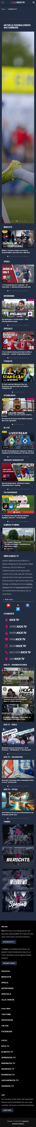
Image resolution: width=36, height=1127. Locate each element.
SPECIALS (6, 1028)
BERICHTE (6, 1010)
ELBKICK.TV (7, 1085)
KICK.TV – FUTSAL (11, 823)
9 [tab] (24, 254)
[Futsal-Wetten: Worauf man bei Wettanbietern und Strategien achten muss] (18, 835)
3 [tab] (13, 254)
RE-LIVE (7, 461)
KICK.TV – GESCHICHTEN (13, 791)
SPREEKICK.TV (8, 1091)
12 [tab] (28, 290)
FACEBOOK (6, 1065)
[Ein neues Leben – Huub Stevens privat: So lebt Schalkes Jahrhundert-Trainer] (18, 746)
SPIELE (4, 1016)
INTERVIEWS (7, 1022)
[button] (18, 633)
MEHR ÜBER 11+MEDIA (8, 997)
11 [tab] (26, 290)
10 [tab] (26, 254)
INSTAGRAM (7, 1054)
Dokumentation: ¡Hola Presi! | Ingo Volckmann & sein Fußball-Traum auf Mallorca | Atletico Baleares (15, 733)
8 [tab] (22, 254)
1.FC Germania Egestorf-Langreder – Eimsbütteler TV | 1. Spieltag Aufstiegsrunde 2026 (18, 247)
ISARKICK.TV (7, 1120)
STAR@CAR (5, 398)
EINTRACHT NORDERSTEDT (14, 494)
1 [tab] (9, 254)
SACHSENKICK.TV (10, 1114)
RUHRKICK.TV (8, 1108)
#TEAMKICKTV (6, 433)
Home (3, 9)
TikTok (5, 1059)
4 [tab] (15, 254)
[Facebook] (27, 639)
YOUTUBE (6, 1048)
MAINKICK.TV (7, 1103)
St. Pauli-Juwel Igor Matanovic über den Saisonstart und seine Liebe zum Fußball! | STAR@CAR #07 (15, 420)
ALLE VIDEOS (7, 1033)
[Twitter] (18, 643)
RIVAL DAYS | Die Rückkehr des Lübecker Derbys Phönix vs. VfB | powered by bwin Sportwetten (16, 713)
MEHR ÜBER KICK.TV (8, 975)
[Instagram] (18, 639)
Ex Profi (5, 265)
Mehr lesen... (9, 633)
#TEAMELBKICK (9, 429)
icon (18, 244)
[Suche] (33, 2)
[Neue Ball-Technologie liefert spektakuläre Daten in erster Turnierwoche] (18, 803)
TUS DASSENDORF (10, 526)
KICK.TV (5, 1080)
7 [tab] (20, 254)
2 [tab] (11, 254)
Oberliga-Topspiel (7, 530)
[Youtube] (8, 639)
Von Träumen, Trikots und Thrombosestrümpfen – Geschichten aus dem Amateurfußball (17, 578)
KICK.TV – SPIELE (10, 758)
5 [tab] (17, 254)
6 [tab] (18, 254)
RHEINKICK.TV (8, 1097)
